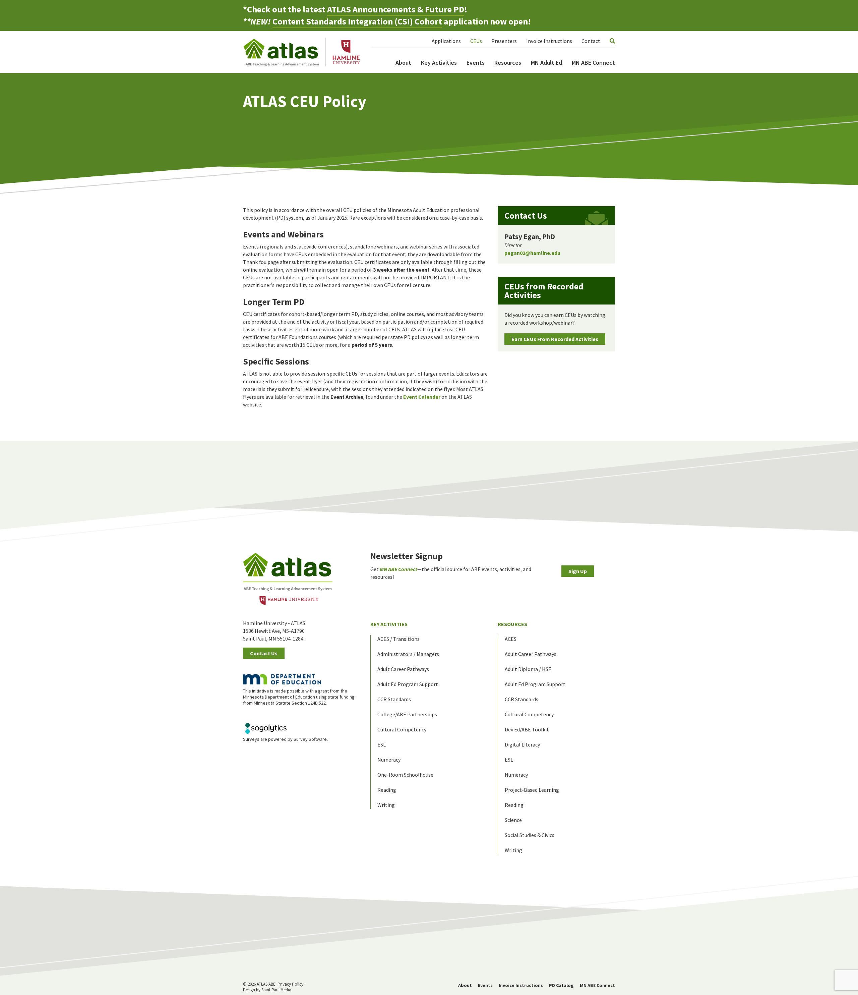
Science (513, 820)
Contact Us (264, 653)
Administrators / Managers (408, 654)
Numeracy (389, 759)
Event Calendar (421, 396)
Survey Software (310, 739)
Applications (446, 41)
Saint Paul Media (276, 990)
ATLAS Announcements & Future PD (395, 9)
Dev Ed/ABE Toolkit (527, 729)
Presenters (504, 41)
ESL (381, 744)
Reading (386, 789)
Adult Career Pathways (403, 669)
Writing (386, 804)
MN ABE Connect (593, 62)
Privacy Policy (290, 984)
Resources (507, 62)
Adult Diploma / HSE (528, 669)
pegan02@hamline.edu (532, 253)
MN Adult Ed (546, 62)
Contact (590, 41)
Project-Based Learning (532, 789)
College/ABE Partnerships (407, 714)
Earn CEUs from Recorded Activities (554, 339)
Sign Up (577, 571)
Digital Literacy (522, 744)
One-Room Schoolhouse (405, 774)
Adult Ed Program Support (407, 684)
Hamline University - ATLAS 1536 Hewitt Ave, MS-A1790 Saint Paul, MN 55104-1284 (274, 631)
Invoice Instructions (549, 41)
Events (476, 62)
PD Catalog (561, 985)
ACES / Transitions (398, 638)
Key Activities (439, 62)
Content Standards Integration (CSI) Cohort (357, 21)
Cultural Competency (401, 729)
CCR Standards (394, 699)
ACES (510, 638)
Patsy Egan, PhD (529, 236)
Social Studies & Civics (529, 835)
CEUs (476, 41)
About (403, 62)
